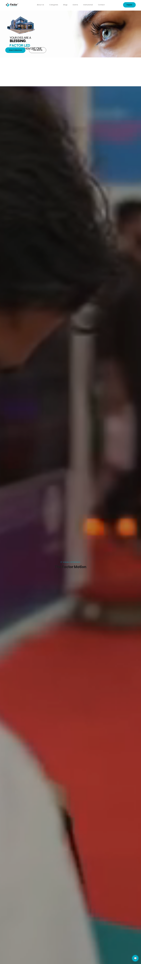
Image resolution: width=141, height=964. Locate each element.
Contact (101, 5)
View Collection (15, 50)
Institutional (88, 5)
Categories (53, 5)
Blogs (65, 5)
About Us (40, 5)
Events (75, 5)
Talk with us (37, 50)
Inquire (129, 5)
